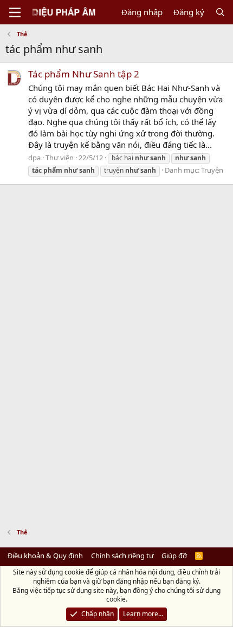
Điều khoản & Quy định (45, 555)
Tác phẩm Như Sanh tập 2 (83, 74)
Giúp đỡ (174, 555)
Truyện (212, 170)
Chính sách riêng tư (122, 555)
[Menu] (15, 12)
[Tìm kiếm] (220, 12)
